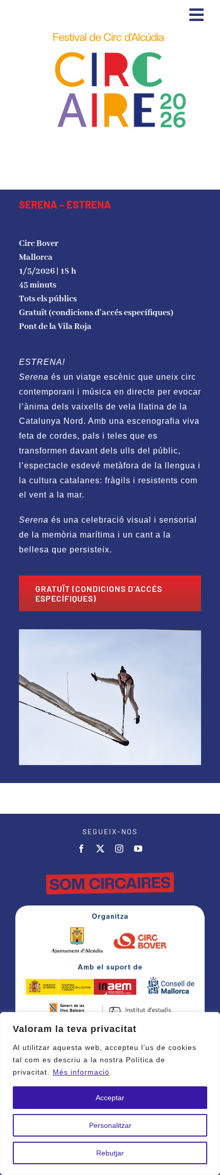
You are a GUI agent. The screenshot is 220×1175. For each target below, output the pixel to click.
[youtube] (138, 848)
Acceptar (110, 1098)
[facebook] (81, 848)
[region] (110, 1093)
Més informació (81, 1072)
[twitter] (100, 848)
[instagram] (119, 848)
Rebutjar (110, 1153)
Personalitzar (110, 1125)
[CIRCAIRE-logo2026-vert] (110, 33)
